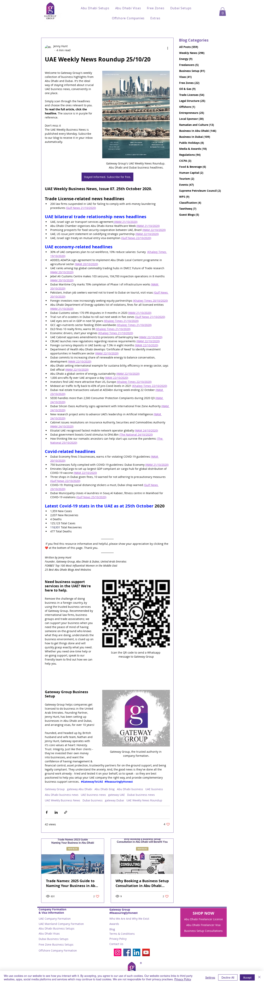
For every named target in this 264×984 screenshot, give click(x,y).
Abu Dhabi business (130, 789)
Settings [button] (210, 977)
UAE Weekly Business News (62, 800)
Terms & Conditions (122, 933)
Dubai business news (141, 794)
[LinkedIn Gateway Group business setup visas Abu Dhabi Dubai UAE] (136, 952)
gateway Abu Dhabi (79, 789)
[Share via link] (65, 812)
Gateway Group (55, 789)
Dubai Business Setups (53, 939)
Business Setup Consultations (203, 931)
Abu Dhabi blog (105, 789)
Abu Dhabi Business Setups (56, 928)
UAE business (154, 789)
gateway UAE (116, 794)
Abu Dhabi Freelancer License (203, 919)
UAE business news (93, 794)
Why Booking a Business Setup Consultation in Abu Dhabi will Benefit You (142, 883)
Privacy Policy (118, 939)
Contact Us (116, 944)
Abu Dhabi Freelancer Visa (203, 925)
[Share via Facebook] (47, 812)
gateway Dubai (114, 800)
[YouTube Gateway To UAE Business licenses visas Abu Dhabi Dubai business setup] (146, 952)
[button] (95, 8)
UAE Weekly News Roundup (144, 800)
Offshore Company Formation (58, 950)
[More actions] (167, 48)
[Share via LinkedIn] (56, 812)
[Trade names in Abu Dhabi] (72, 856)
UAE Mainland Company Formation (61, 924)
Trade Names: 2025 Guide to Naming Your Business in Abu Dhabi (71, 883)
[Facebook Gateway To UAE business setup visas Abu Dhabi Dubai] (127, 952)
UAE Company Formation (55, 918)
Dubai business (93, 800)
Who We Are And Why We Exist (129, 918)
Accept (247, 977)
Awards (114, 924)
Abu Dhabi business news (61, 794)
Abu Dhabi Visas (49, 933)
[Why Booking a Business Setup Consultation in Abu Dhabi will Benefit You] (142, 856)
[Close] (259, 977)
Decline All (227, 977)
